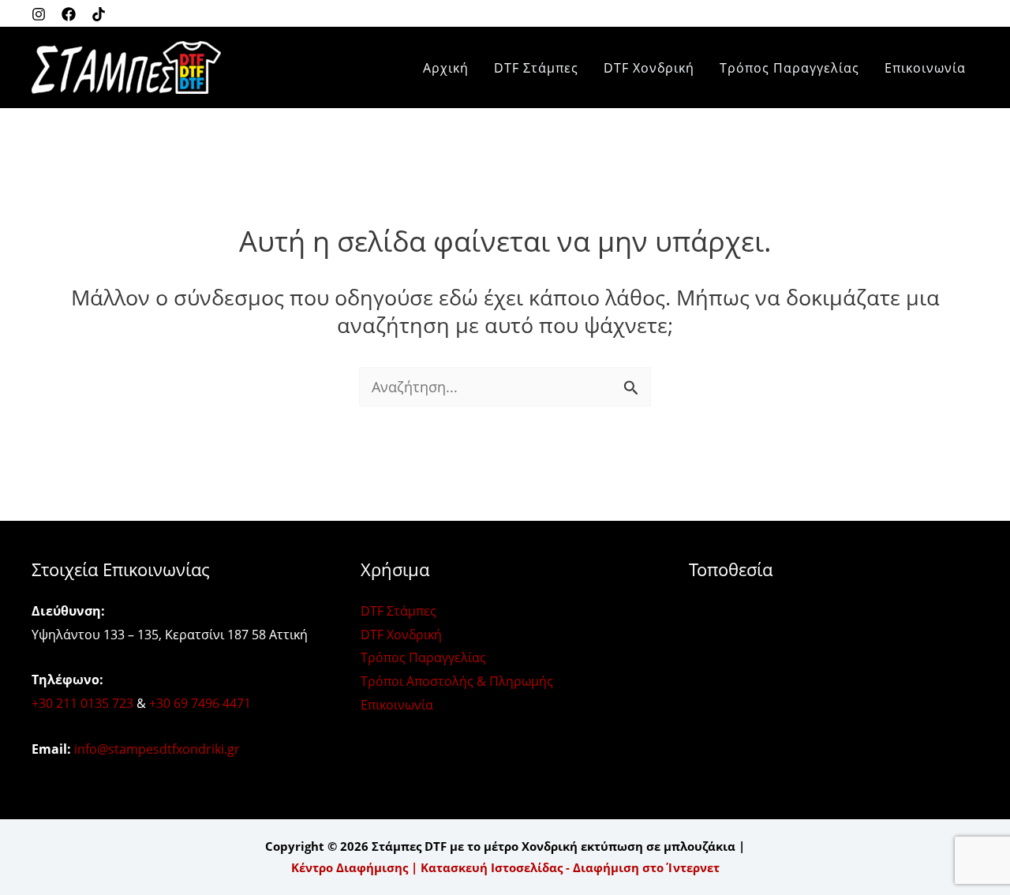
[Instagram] (39, 14)
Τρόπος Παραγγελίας (789, 68)
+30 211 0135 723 (82, 703)
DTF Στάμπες (536, 68)
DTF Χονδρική (649, 68)
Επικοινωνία (925, 68)
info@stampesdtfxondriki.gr (157, 749)
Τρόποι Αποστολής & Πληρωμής (457, 681)
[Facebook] (69, 14)
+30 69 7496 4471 (200, 703)
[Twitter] (99, 14)
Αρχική (446, 68)
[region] (505, 848)
